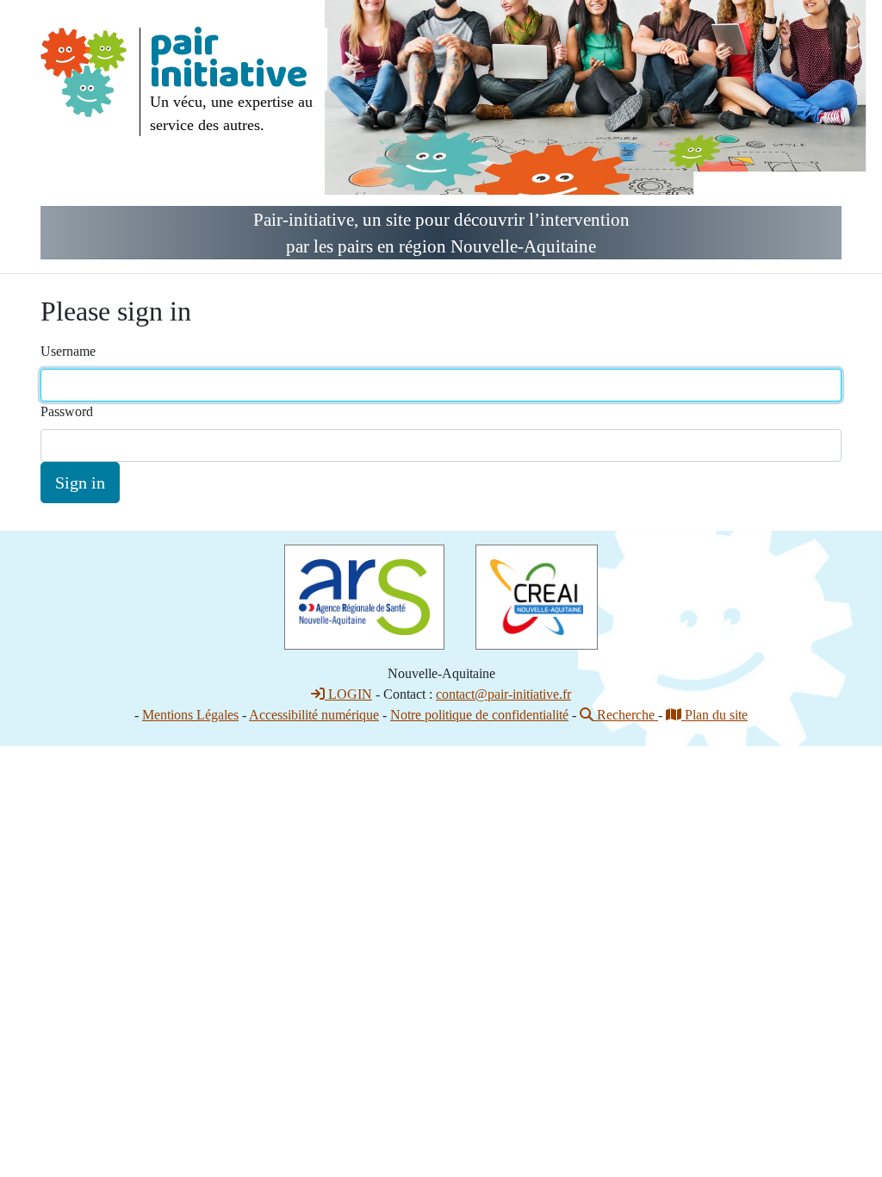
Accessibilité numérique (314, 714)
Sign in (80, 482)
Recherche (625, 714)
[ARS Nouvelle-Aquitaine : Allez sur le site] (364, 595)
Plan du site (714, 714)
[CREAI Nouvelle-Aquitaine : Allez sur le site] (537, 595)
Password (66, 411)
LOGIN (348, 694)
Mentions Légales (190, 714)
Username (68, 351)
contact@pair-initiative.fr (503, 694)
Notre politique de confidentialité (479, 714)
